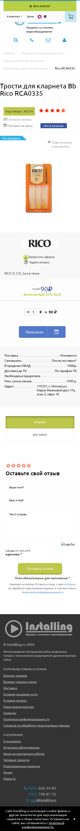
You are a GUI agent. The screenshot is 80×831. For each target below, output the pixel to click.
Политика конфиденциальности (26, 719)
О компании (12, 741)
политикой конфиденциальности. (43, 825)
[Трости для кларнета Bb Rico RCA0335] (40, 188)
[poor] (13, 466)
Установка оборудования (21, 747)
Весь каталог (41, 6)
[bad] (8, 466)
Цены (30, 16)
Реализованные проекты (21, 766)
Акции (7, 772)
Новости (9, 778)
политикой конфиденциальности (42, 592)
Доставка (10, 688)
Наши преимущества (18, 707)
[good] (23, 466)
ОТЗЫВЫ (40, 422)
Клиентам (13, 16)
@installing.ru (43, 800)
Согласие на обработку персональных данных (36, 725)
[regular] (18, 466)
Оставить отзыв (40, 568)
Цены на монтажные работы (24, 754)
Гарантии (9, 713)
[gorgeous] (28, 466)
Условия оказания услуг (20, 694)
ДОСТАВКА (40, 435)
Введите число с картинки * (18, 552)
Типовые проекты (16, 760)
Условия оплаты (15, 700)
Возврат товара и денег (20, 682)
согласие (69, 584)
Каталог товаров (15, 675)
